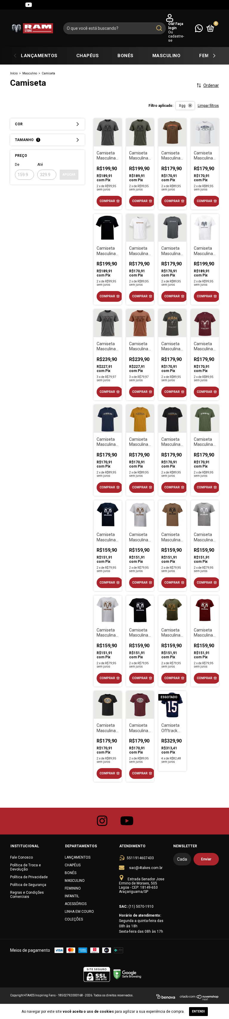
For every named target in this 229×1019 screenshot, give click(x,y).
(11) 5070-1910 (141, 906)
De (17, 164)
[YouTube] (28, 4)
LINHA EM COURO (79, 911)
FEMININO (73, 888)
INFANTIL (72, 896)
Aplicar (69, 174)
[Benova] (165, 997)
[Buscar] (159, 28)
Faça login (175, 26)
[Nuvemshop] (199, 998)
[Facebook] (17, 4)
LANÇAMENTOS (39, 55)
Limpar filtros (208, 106)
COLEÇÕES (74, 919)
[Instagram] (7, 4)
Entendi (198, 1011)
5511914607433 (140, 858)
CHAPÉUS (87, 55)
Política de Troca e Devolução (25, 867)
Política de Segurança (28, 885)
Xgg (182, 106)
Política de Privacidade (29, 877)
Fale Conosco (21, 857)
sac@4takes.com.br (146, 868)
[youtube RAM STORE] (127, 821)
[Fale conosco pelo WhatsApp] (199, 28)
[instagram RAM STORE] (102, 821)
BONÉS (125, 55)
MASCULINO (166, 55)
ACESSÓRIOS (75, 904)
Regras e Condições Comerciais (27, 894)
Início (14, 73)
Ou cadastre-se (176, 36)
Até (40, 164)
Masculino (29, 73)
